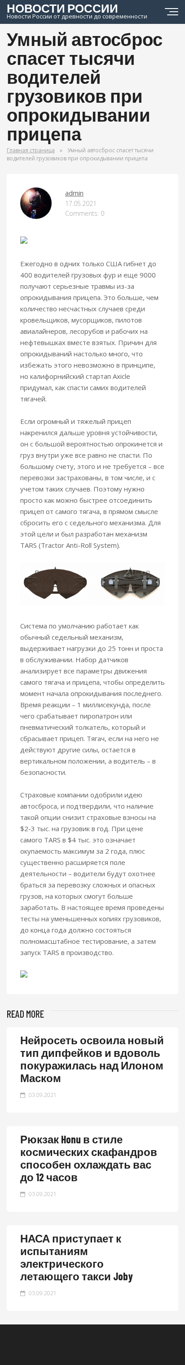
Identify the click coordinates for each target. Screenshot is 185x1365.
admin (74, 192)
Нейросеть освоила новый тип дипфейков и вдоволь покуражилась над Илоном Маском (92, 1058)
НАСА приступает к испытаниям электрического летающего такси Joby (76, 1257)
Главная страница (31, 150)
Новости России (77, 10)
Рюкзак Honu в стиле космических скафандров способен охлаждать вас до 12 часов (88, 1158)
